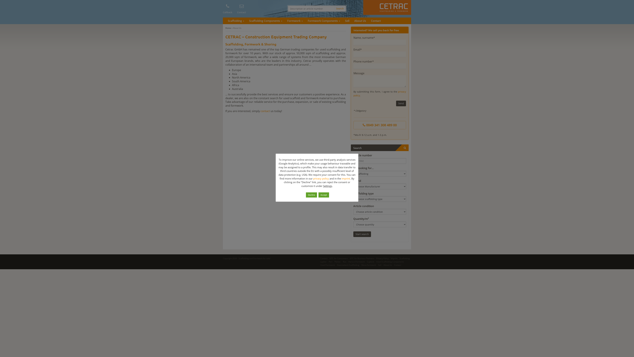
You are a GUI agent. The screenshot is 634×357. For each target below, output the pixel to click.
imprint (346, 178)
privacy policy (321, 178)
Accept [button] (323, 194)
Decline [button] (311, 194)
